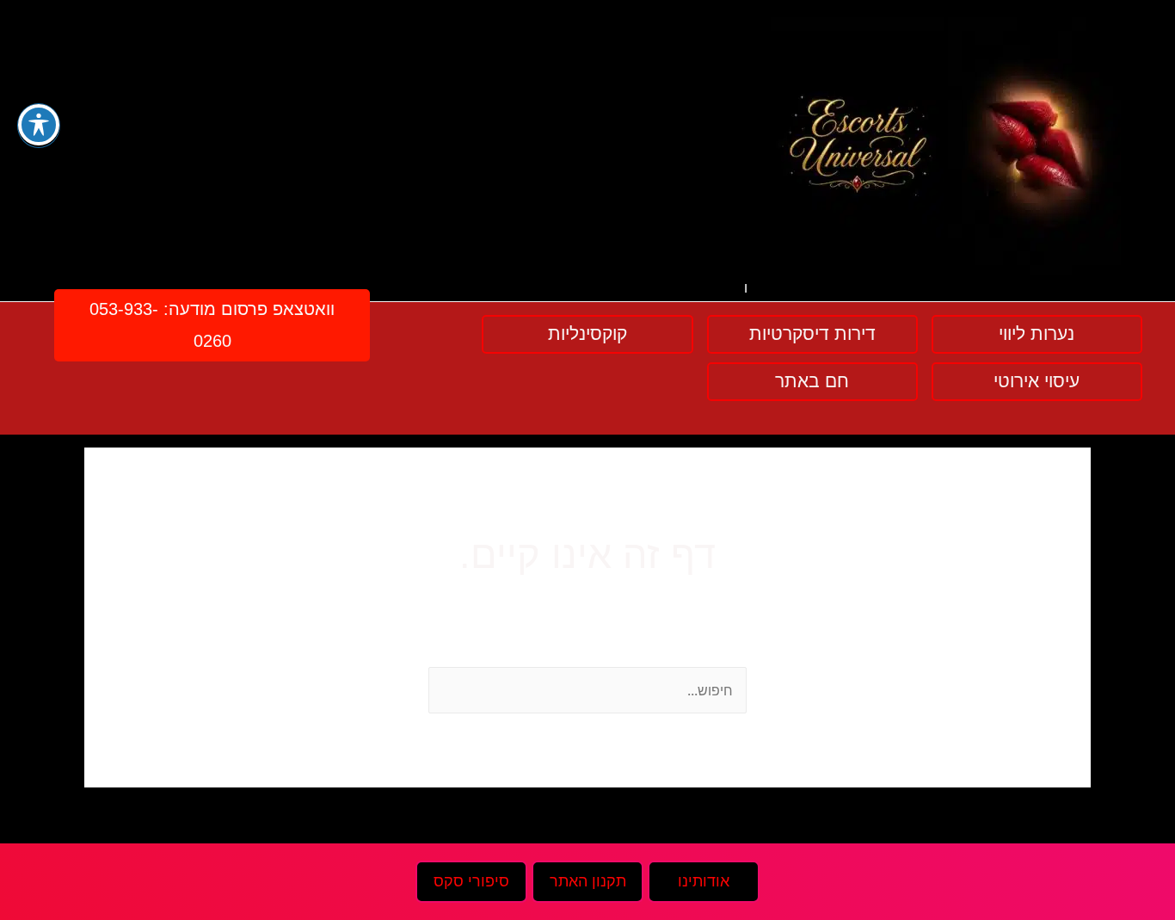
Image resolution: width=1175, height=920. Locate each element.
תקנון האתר (588, 881)
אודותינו (703, 881)
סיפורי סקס (471, 881)
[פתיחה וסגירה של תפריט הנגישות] (38, 124)
